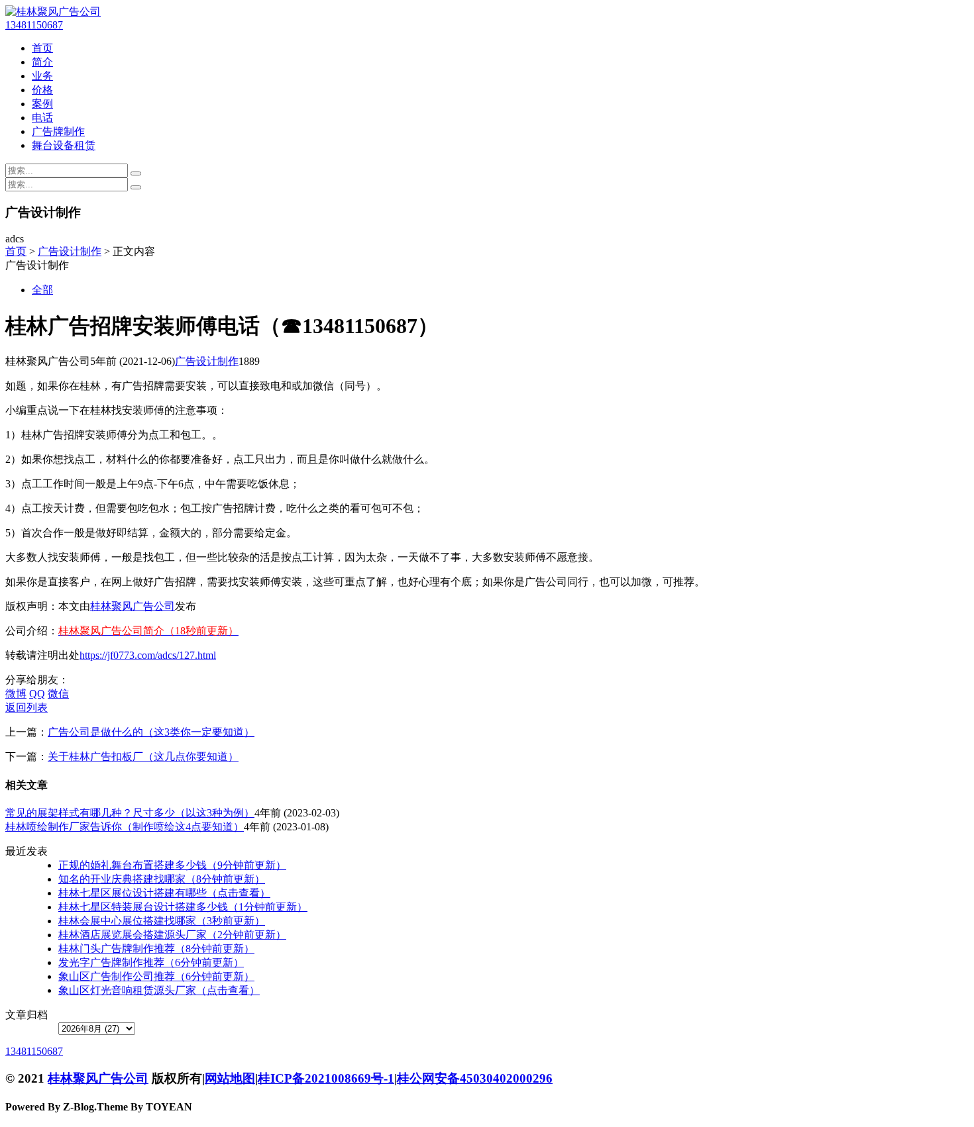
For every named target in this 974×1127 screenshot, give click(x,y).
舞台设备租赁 (63, 145)
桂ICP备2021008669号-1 (326, 1078)
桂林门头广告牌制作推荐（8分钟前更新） (156, 948)
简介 (42, 62)
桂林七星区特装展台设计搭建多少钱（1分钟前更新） (182, 906)
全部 (42, 289)
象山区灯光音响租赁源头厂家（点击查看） (159, 990)
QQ (37, 693)
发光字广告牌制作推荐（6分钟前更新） (151, 962)
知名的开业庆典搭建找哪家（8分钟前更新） (161, 879)
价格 (42, 89)
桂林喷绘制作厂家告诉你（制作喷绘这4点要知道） (124, 826)
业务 (42, 75)
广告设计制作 (69, 251)
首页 (42, 48)
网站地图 (230, 1078)
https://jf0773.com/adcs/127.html (148, 655)
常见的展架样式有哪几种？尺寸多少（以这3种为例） (129, 812)
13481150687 (34, 24)
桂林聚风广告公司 (132, 606)
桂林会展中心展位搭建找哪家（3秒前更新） (161, 920)
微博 (16, 693)
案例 (42, 103)
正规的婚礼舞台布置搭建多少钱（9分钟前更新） (172, 865)
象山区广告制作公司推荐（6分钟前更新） (156, 976)
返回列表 (26, 707)
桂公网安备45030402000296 (475, 1078)
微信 (58, 693)
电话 (42, 117)
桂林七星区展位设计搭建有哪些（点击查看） (164, 893)
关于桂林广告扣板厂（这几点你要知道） (143, 756)
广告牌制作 (58, 131)
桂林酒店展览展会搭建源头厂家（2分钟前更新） (172, 934)
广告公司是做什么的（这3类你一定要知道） (151, 732)
